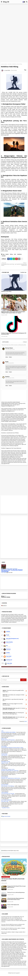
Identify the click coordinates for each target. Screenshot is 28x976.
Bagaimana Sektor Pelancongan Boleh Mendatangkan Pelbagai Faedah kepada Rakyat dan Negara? (13, 312)
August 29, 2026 (4, 763)
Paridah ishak (4, 754)
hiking (11, 254)
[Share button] (22, 259)
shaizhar (8, 631)
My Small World (4, 784)
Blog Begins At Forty (5, 761)
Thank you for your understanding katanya (16, 892)
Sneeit (25, 721)
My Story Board (4, 777)
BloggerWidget (24, 666)
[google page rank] (5, 816)
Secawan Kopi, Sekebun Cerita (7, 769)
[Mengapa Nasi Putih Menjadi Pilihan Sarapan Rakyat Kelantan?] (4, 887)
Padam (10, 357)
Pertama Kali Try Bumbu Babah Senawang (12, 570)
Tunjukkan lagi (23, 272)
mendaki (9, 64)
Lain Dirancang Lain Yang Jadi (7, 793)
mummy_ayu (9, 659)
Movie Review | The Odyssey (7, 786)
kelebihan (19, 254)
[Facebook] (8, 259)
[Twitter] (11, 259)
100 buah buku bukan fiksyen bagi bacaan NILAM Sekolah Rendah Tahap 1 (15, 899)
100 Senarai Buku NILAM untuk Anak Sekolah (12, 879)
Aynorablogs (4, 746)
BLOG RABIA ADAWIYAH (6, 800)
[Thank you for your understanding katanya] (4, 894)
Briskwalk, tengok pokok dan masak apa (9, 770)
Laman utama (4, 64)
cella (2, 731)
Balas (7, 357)
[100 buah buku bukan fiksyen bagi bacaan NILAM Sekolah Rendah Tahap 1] (4, 900)
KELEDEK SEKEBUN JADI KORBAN (8, 732)
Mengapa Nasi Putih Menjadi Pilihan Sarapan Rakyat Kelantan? (16, 886)
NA (7, 645)
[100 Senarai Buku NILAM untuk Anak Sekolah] (14, 867)
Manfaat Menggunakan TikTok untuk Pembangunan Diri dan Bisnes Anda (13, 333)
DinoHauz (8, 649)
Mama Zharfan (9, 642)
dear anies (9, 663)
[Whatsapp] (14, 259)
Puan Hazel (8, 656)
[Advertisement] (14, 19)
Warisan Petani (9, 348)
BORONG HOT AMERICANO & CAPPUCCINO (10, 778)
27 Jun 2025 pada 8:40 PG (9, 362)
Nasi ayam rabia (4, 801)
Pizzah (6, 361)
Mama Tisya (4, 738)
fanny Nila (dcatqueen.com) (12, 638)
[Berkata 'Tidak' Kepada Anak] (4, 906)
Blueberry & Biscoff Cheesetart (8, 739)
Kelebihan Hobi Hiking (6, 291)
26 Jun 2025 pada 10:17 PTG (10, 349)
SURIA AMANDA (4, 792)
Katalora (7, 376)
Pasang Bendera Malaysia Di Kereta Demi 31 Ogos (12, 747)
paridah (8, 652)
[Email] (19, 259)
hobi (15, 254)
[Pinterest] (16, 259)
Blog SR (6, 2)
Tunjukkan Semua (5, 807)
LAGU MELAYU (4, 755)
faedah (7, 254)
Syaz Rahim (3, 572)
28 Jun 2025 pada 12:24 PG (9, 377)
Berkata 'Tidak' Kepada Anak (13, 904)
